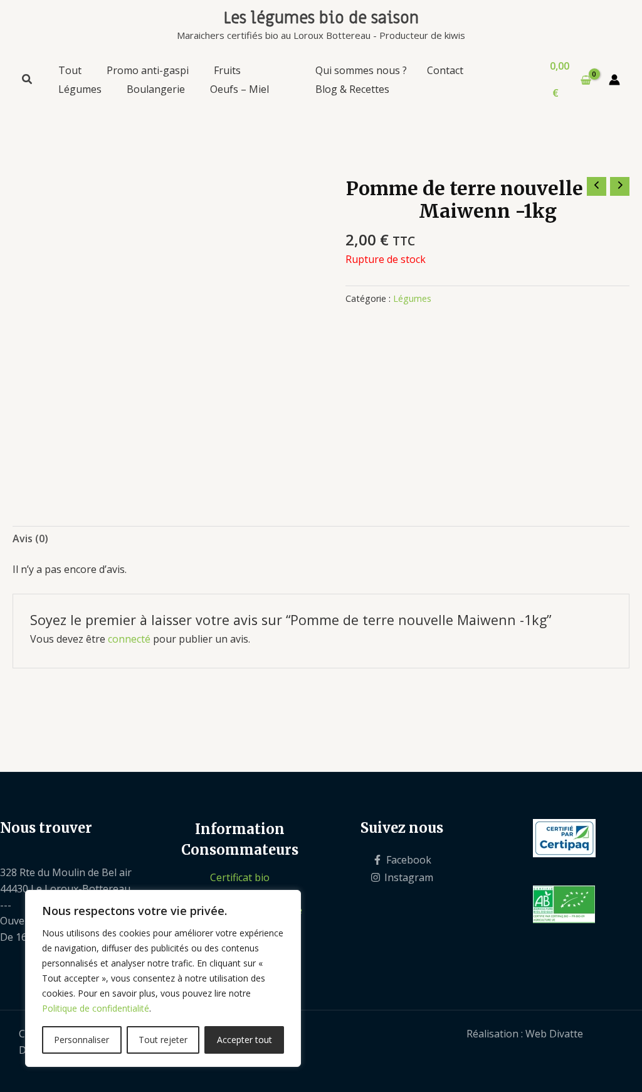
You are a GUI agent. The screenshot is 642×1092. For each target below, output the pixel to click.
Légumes (412, 298)
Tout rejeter (163, 1040)
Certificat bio (240, 877)
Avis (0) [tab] (30, 538)
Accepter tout (244, 1040)
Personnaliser (81, 1040)
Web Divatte (554, 1034)
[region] (163, 978)
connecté (129, 639)
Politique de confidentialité (95, 1008)
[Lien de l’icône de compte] (614, 79)
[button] (27, 80)
